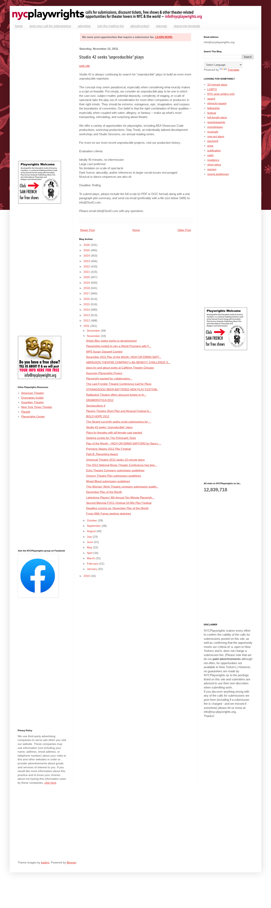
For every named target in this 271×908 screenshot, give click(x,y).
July (90, 536)
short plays (214, 164)
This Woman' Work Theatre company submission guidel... (122, 486)
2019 (87, 282)
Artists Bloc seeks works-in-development (111, 340)
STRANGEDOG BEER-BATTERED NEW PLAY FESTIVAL (122, 389)
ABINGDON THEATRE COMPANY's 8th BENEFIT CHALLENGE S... (128, 362)
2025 (87, 250)
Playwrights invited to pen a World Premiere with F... (118, 346)
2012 (87, 320)
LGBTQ (212, 89)
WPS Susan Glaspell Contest (104, 351)
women (211, 169)
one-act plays (215, 136)
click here (50, 782)
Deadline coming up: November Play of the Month (117, 508)
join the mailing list (110, 26)
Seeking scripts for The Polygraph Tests (111, 437)
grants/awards (216, 122)
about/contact (139, 26)
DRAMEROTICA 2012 (99, 400)
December (94, 330)
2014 (87, 309)
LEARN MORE (163, 37)
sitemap (161, 26)
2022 (87, 266)
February (93, 563)
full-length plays (217, 117)
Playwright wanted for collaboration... (109, 378)
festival (211, 112)
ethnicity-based (216, 103)
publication (214, 150)
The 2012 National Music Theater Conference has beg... (121, 465)
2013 (87, 315)
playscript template (187, 26)
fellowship (213, 108)
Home (136, 230)
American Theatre (32, 393)
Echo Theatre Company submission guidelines (115, 470)
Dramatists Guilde (32, 397)
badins (45, 862)
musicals (212, 131)
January (92, 568)
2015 (87, 304)
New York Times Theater (36, 407)
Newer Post (87, 230)
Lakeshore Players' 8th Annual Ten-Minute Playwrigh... (120, 497)
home (19, 26)
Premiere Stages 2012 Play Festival (108, 448)
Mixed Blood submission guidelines (108, 481)
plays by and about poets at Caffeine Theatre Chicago (120, 367)
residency (213, 160)
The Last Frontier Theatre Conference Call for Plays (118, 383)
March (91, 558)
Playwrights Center (33, 416)
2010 (87, 575)
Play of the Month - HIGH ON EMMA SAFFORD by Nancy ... (123, 443)
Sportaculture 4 (95, 405)
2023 (87, 261)
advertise (84, 26)
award (211, 98)
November (94, 336)
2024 (87, 255)
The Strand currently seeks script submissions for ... (118, 421)
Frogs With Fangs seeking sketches (108, 513)
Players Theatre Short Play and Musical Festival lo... (119, 411)
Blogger (71, 862)
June (90, 542)
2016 (87, 298)
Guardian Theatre (32, 402)
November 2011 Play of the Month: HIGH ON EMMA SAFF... (123, 356)
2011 (87, 325)
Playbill (25, 411)
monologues (215, 126)
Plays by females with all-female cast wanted (114, 432)
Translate (233, 69)
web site (84, 66)
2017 (87, 293)
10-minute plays (217, 84)
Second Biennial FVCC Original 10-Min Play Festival (118, 502)
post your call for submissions (50, 26)
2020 (87, 277)
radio (210, 155)
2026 (87, 244)
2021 (87, 271)
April (90, 552)
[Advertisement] (42, 95)
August (91, 531)
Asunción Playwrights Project (104, 373)
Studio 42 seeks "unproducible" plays (109, 427)
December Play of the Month (104, 491)
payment (212, 141)
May (90, 547)
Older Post (184, 230)
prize (210, 145)
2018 (87, 288)
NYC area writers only (221, 93)
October (92, 520)
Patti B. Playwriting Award (102, 454)
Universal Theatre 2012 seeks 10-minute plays (115, 459)
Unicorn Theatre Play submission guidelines (113, 475)
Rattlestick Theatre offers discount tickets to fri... (116, 394)
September (94, 525)
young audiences (218, 174)
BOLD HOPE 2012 (97, 416)
